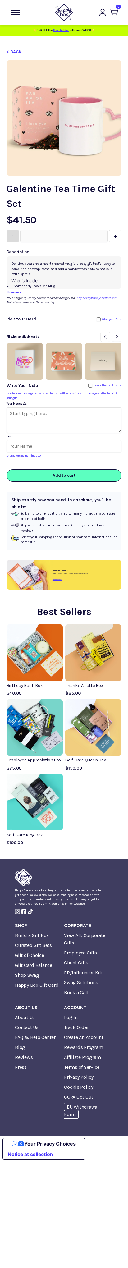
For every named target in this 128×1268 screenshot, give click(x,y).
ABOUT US (26, 1007)
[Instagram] (17, 911)
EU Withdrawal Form (81, 1110)
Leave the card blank (107, 385)
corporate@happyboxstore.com (97, 298)
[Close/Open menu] (15, 12)
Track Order (76, 1027)
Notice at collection (30, 1154)
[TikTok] (30, 911)
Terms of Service (81, 1067)
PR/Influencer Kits (84, 973)
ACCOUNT (75, 1007)
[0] (113, 12)
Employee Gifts (80, 953)
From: (10, 436)
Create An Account (83, 1037)
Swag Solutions (81, 982)
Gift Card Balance (33, 965)
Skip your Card (111, 319)
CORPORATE (77, 925)
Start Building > (57, 579)
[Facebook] (23, 911)
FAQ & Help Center (35, 1037)
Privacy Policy (79, 1077)
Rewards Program (83, 1047)
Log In (71, 1017)
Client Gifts (76, 963)
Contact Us (27, 1027)
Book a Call (76, 992)
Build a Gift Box (32, 935)
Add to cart (64, 475)
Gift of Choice (29, 955)
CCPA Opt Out (78, 1097)
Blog (20, 1047)
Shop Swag (27, 975)
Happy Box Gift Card (36, 985)
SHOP (21, 925)
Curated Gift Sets (33, 945)
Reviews (24, 1057)
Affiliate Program (82, 1057)
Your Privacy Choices (50, 1144)
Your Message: (17, 403)
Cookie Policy (78, 1087)
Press (21, 1067)
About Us (25, 1017)
